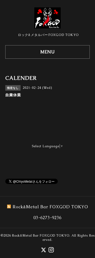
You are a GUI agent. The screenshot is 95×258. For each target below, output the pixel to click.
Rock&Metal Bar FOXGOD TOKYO (40, 235)
